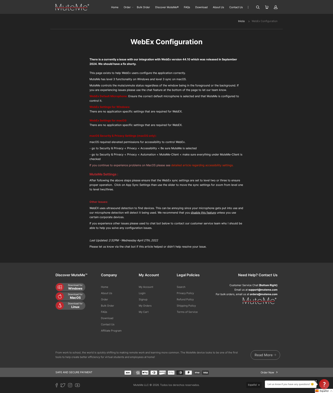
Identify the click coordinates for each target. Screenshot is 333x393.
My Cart (143, 312)
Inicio (241, 21)
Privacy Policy (185, 293)
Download (201, 7)
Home (114, 7)
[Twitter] (64, 386)
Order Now (268, 372)
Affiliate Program (111, 330)
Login (142, 293)
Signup (143, 299)
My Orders (145, 305)
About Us (218, 7)
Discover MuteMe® (167, 7)
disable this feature (203, 212)
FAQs (187, 7)
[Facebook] (58, 386)
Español (252, 384)
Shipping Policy (186, 305)
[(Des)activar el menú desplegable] (132, 7)
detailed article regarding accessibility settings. (202, 165)
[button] (324, 391)
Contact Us (236, 7)
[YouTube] (79, 386)
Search (181, 287)
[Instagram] (71, 386)
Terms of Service (187, 312)
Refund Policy (185, 299)
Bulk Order (143, 7)
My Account (146, 287)
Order (127, 7)
